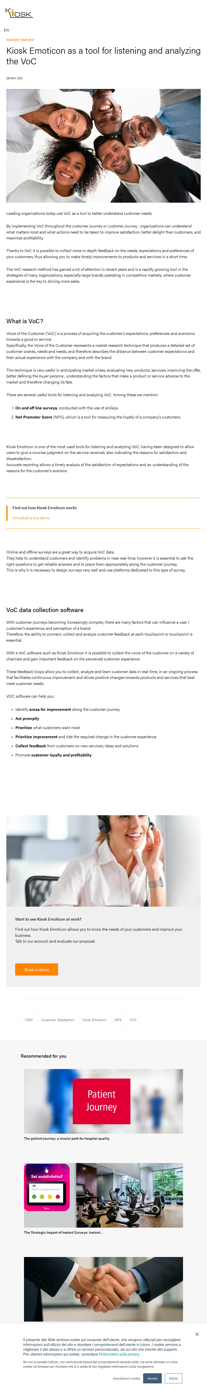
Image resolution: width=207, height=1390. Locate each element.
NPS (118, 1019)
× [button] (197, 1332)
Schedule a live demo (31, 518)
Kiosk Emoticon (95, 1019)
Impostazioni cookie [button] (126, 1378)
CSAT (29, 1019)
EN (6, 30)
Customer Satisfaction (57, 1019)
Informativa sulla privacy (119, 1354)
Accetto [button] (152, 1378)
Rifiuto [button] (173, 1378)
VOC (133, 1019)
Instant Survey (20, 39)
